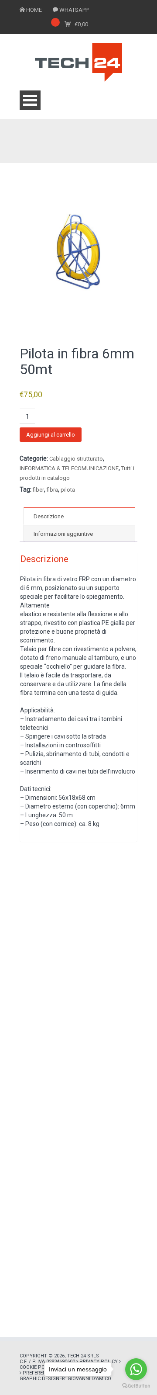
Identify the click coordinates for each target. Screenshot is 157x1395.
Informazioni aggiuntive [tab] (63, 534)
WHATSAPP (74, 10)
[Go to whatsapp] (136, 1369)
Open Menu (30, 100)
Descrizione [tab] (49, 516)
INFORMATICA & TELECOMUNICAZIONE (69, 468)
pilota (68, 489)
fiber (38, 489)
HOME (34, 10)
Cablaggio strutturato (76, 458)
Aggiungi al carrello (50, 434)
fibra (52, 489)
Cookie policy (37, 1367)
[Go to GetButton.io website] (136, 1386)
